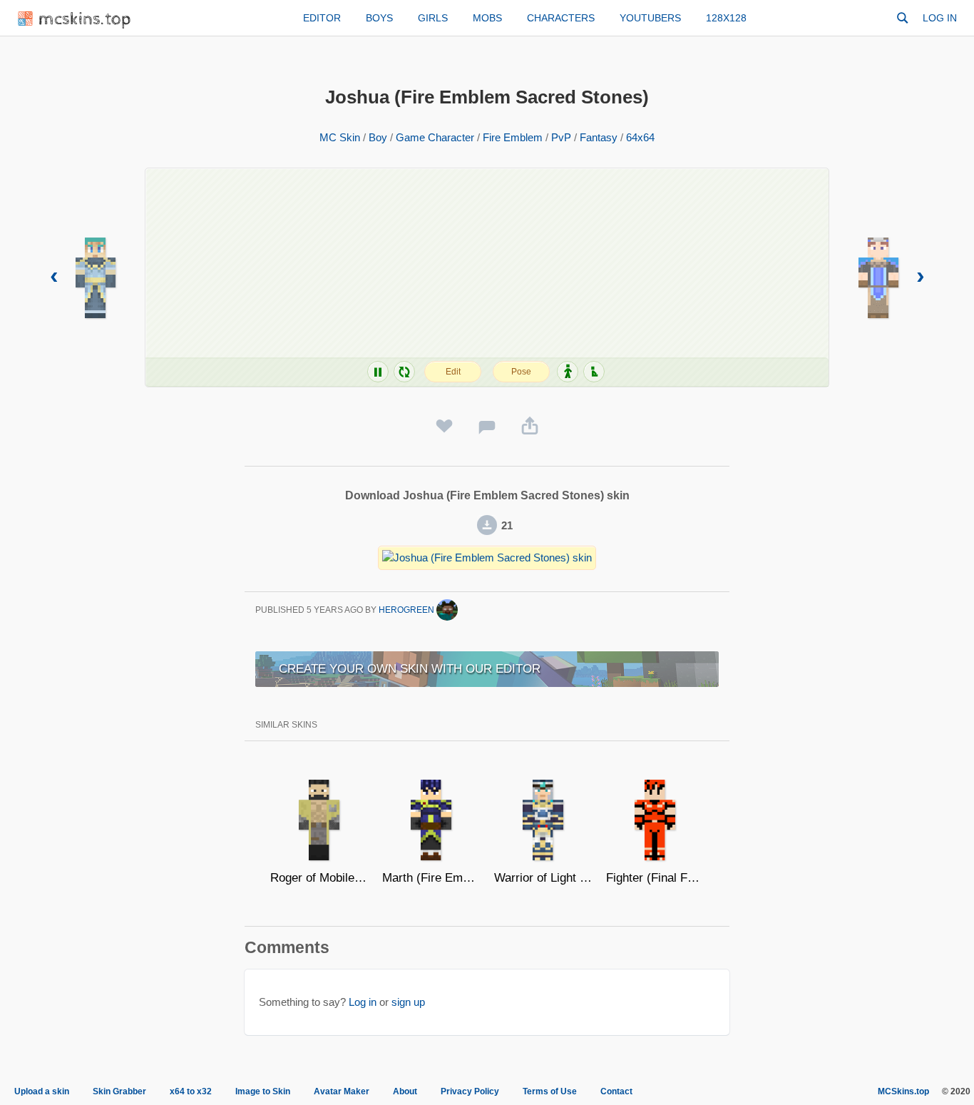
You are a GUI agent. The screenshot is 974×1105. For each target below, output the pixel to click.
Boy (378, 137)
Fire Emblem (513, 137)
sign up (408, 1002)
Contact (616, 1091)
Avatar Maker (341, 1091)
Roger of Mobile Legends (319, 878)
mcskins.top (85, 19)
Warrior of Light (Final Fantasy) (543, 878)
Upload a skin (41, 1091)
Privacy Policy (470, 1091)
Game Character (435, 137)
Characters (561, 18)
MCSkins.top (903, 1091)
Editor (322, 18)
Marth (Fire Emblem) (431, 878)
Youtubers (650, 18)
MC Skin (339, 137)
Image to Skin (262, 1091)
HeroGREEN (407, 610)
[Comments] (487, 426)
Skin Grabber (119, 1091)
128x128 (726, 18)
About (405, 1091)
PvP (561, 137)
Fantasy (598, 137)
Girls (433, 18)
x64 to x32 (191, 1091)
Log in (940, 18)
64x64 (640, 137)
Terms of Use (550, 1091)
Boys (379, 18)
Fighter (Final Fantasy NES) (655, 878)
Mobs (487, 18)
